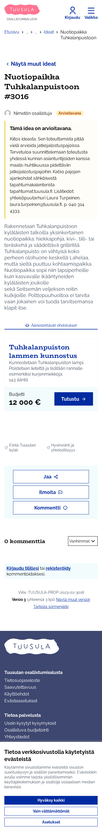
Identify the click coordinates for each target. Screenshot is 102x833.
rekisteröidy (58, 568)
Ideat (49, 32)
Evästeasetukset (20, 700)
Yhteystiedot (16, 736)
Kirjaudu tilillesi (23, 568)
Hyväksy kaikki (51, 800)
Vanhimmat (79, 541)
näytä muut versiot (73, 599)
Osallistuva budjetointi (26, 730)
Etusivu (11, 32)
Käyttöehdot (16, 694)
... (27, 32)
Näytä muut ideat (33, 64)
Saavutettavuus (20, 687)
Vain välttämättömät (51, 811)
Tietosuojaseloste (22, 680)
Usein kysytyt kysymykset (30, 723)
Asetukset (51, 822)
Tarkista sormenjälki (51, 606)
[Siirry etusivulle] (51, 646)
